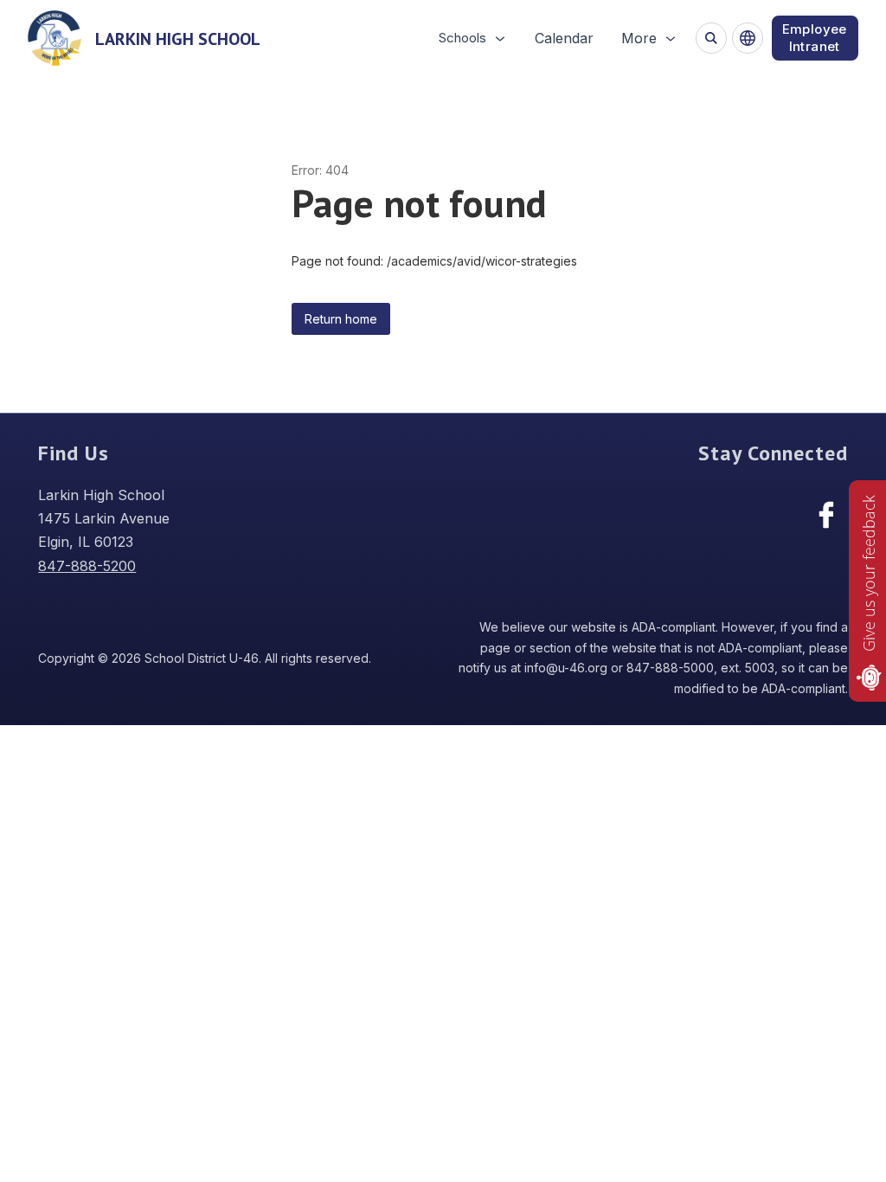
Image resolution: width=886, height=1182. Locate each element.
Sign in (815, 38)
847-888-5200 (87, 566)
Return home (341, 319)
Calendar (564, 38)
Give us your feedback (868, 573)
